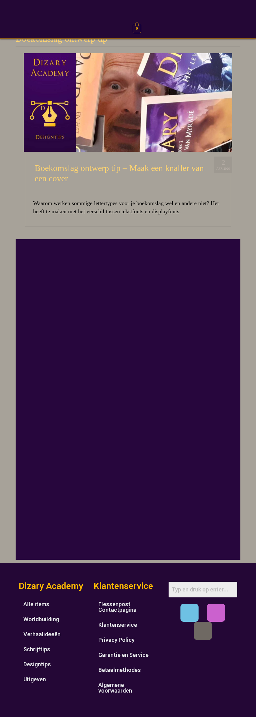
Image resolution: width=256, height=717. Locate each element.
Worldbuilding (41, 619)
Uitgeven (34, 679)
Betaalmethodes (119, 670)
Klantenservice (117, 625)
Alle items (36, 604)
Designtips (37, 664)
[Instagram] (216, 613)
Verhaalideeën (42, 634)
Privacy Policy (116, 640)
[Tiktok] (203, 631)
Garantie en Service (123, 655)
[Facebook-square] (189, 613)
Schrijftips (36, 649)
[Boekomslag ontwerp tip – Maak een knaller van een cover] (128, 102)
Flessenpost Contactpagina (117, 607)
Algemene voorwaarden (115, 688)
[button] (10, 28)
